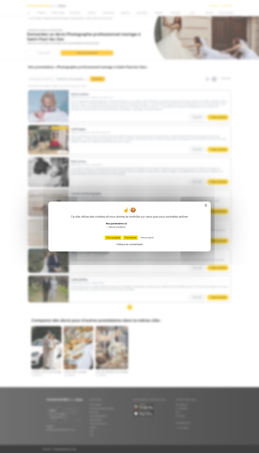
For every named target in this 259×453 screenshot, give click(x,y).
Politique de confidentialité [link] (129, 244)
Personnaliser (147, 237)
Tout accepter (113, 237)
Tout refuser (130, 237)
